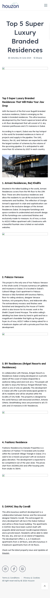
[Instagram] (5, 569)
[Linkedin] (22, 569)
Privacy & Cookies (32, 578)
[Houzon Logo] (12, 5)
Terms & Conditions (11, 578)
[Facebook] (14, 569)
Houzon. (5, 553)
